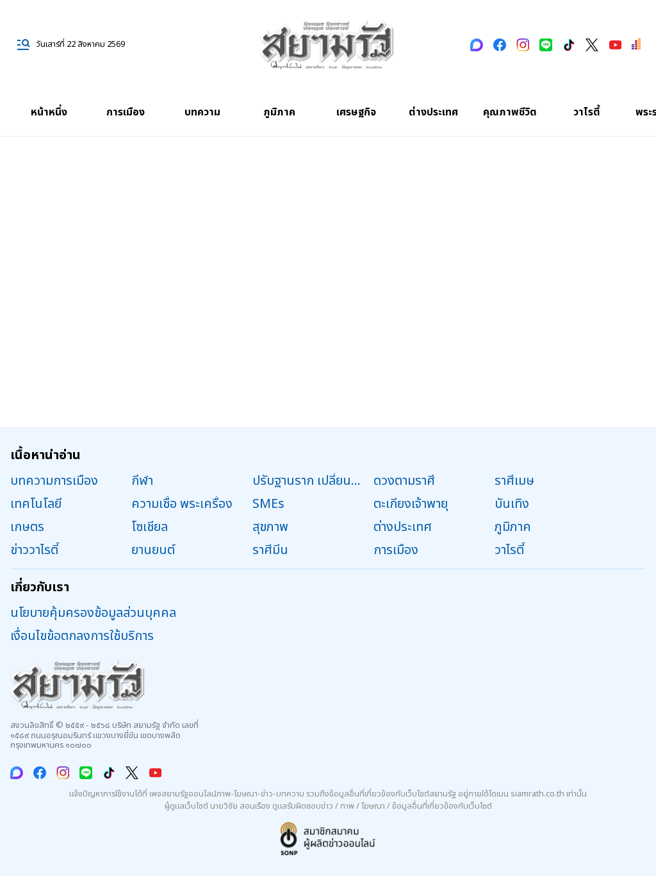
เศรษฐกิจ (356, 112)
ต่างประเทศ (433, 112)
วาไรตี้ (586, 112)
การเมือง (125, 112)
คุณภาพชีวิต (510, 112)
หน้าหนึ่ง (49, 112)
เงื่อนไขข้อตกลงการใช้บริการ (82, 636)
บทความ (202, 112)
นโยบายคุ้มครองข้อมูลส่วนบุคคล (93, 613)
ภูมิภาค (279, 112)
